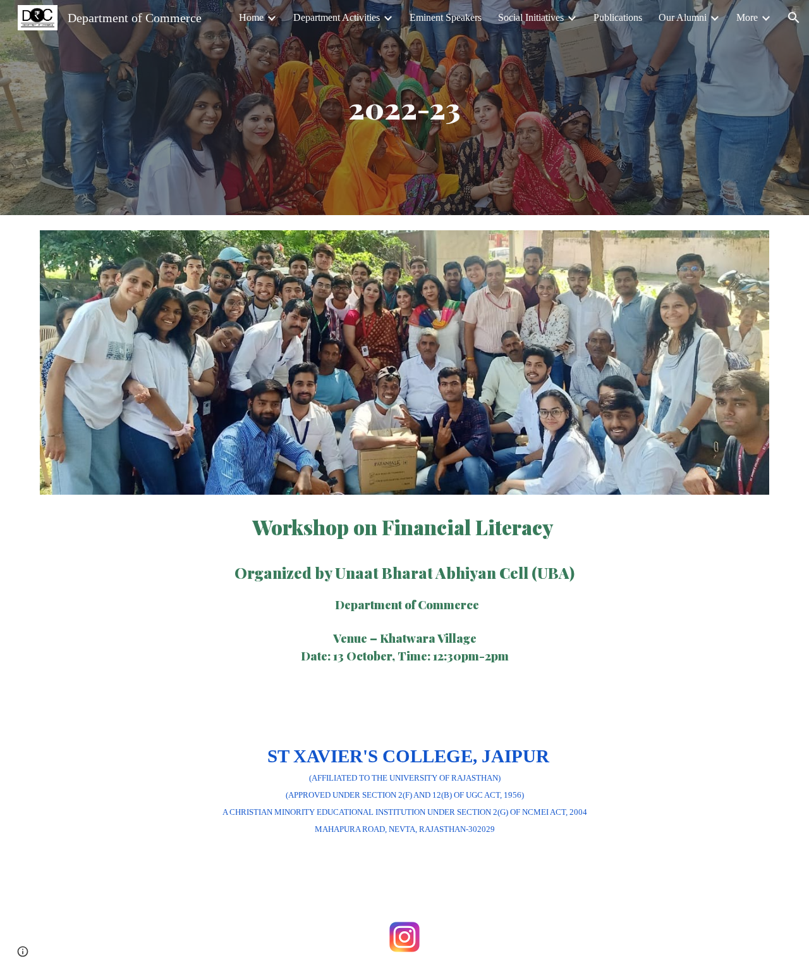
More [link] (747, 17)
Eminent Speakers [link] (446, 17)
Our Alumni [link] (683, 17)
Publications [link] (617, 17)
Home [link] (251, 17)
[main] (404, 108)
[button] (794, 18)
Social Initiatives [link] (531, 17)
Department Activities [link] (336, 17)
